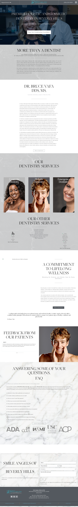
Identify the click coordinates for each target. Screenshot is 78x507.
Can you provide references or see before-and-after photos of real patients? (22, 409)
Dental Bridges (39, 232)
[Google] (14, 496)
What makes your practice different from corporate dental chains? (20, 414)
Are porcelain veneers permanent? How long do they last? (19, 403)
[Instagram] (17, 496)
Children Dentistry (39, 230)
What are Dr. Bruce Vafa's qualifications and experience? (19, 393)
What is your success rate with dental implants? (17, 401)
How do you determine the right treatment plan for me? (18, 411)
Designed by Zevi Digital (9, 503)
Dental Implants (39, 233)
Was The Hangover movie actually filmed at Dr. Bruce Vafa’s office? (21, 419)
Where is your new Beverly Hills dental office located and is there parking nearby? (24, 383)
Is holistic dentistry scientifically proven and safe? (17, 395)
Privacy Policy (68, 503)
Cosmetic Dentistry (39, 229)
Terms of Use (48, 503)
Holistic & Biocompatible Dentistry (39, 234)
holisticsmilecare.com (44, 497)
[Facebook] (11, 496)
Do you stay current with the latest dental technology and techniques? (21, 417)
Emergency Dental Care (39, 237)
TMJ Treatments (39, 238)
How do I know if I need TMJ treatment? (15, 398)
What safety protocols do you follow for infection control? (19, 406)
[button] (2, 346)
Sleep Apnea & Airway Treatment (39, 235)
